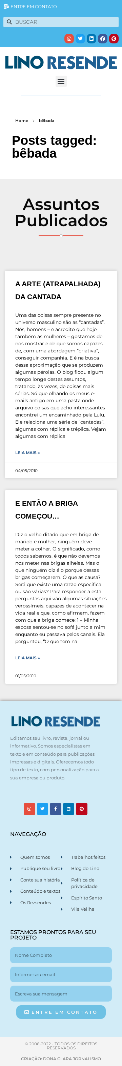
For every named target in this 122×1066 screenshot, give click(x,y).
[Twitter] (80, 38)
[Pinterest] (114, 38)
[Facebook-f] (55, 809)
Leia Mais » (27, 452)
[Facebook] (102, 38)
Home (21, 120)
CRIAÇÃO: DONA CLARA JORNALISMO (61, 1058)
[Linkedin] (91, 38)
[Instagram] (69, 38)
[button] (61, 81)
